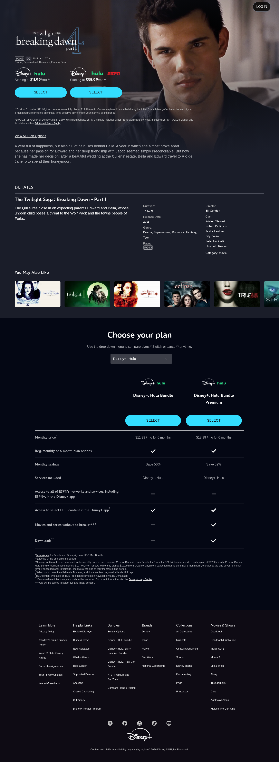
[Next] (271, 293)
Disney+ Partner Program (87, 708)
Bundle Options (116, 631)
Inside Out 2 (217, 648)
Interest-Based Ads (49, 683)
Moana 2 (216, 657)
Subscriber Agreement (51, 666)
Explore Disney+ (82, 631)
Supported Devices (83, 674)
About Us (78, 683)
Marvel (146, 648)
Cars (213, 691)
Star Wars (147, 657)
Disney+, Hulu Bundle (120, 640)
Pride (179, 683)
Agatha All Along (220, 700)
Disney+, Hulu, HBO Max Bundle (121, 664)
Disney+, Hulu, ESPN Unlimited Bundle (119, 651)
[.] (110, 723)
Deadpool (216, 631)
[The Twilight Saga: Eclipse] (187, 294)
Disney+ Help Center (140, 579)
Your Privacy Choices (50, 674)
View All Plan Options (30, 136)
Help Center (80, 665)
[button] (88, 625)
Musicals (181, 640)
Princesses (182, 691)
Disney (146, 631)
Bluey (214, 674)
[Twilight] (87, 294)
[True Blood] (237, 294)
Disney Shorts (184, 665)
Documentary (183, 674)
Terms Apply (42, 555)
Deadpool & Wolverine (223, 640)
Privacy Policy (46, 631)
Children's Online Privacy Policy (53, 642)
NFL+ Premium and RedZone (118, 677)
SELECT (40, 92)
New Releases (81, 648)
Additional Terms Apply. (47, 123)
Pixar (145, 640)
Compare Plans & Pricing (122, 687)
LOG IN (261, 6)
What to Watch (81, 657)
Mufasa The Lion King (223, 708)
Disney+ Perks (81, 640)
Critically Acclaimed (187, 648)
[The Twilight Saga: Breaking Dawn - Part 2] (37, 294)
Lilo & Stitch (217, 665)
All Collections (184, 631)
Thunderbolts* (219, 683)
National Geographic (153, 665)
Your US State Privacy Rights (51, 655)
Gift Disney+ (80, 700)
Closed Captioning (83, 691)
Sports (179, 657)
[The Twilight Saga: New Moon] (137, 294)
